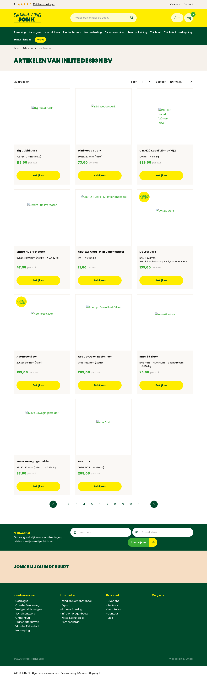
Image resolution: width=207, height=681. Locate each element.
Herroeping (22, 630)
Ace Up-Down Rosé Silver (95, 356)
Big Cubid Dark (26, 150)
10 (131, 504)
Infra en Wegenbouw (74, 613)
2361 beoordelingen (43, 4)
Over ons (175, 4)
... (61, 504)
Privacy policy (68, 673)
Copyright (94, 673)
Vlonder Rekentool (27, 626)
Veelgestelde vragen (28, 609)
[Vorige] (53, 504)
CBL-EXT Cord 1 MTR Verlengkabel (101, 252)
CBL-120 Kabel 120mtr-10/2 (157, 150)
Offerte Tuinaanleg (27, 605)
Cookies (82, 673)
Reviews (113, 605)
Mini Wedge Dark (89, 150)
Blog (110, 618)
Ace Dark (84, 461)
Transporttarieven (27, 622)
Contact (188, 4)
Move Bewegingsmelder (32, 461)
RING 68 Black (148, 356)
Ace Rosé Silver (26, 356)
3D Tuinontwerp (25, 613)
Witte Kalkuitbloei (72, 618)
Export (65, 605)
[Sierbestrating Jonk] (27, 18)
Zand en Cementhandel (76, 601)
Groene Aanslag (71, 609)
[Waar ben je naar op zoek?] (132, 18)
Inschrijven (138, 542)
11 (138, 504)
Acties (40, 39)
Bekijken (38, 175)
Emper (189, 658)
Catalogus (21, 601)
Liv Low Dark (147, 252)
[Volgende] (154, 504)
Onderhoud (22, 618)
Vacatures (114, 609)
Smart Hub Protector (30, 252)
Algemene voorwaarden (45, 673)
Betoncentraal (70, 622)
